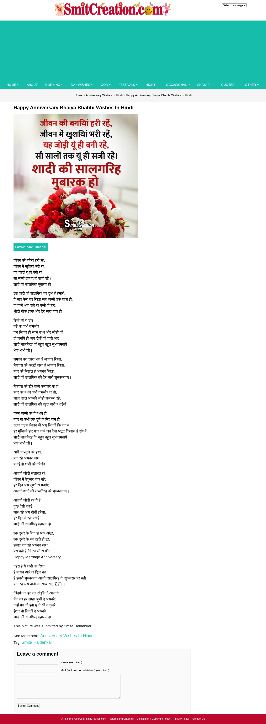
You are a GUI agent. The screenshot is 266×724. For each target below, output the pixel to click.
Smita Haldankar (37, 642)
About (32, 84)
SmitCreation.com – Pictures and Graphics (110, 718)
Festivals (127, 84)
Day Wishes (80, 84)
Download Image (30, 247)
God (104, 84)
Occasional (176, 84)
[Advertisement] (133, 50)
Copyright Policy (161, 718)
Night (150, 84)
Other (250, 84)
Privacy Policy (181, 718)
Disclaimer (143, 718)
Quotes (227, 84)
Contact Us (198, 718)
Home (11, 84)
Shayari (204, 84)
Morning (52, 84)
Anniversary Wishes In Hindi (104, 95)
